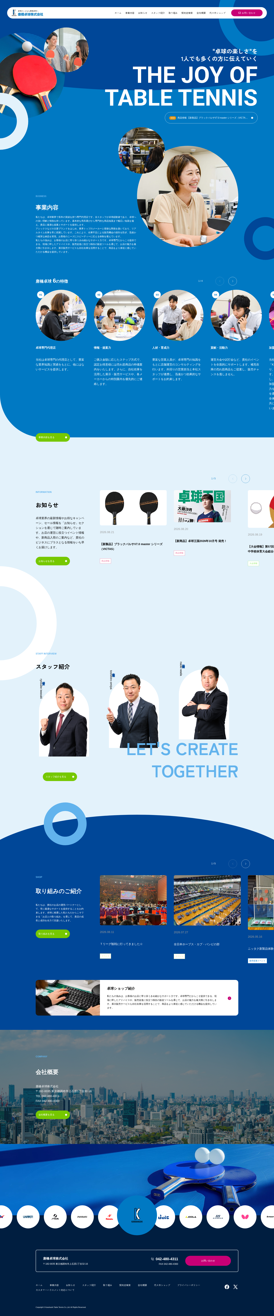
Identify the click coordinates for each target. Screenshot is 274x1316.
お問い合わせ (248, 13)
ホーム (118, 13)
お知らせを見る (47, 561)
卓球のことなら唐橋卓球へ (28, 11)
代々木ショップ (217, 13)
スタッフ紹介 (158, 13)
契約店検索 (187, 13)
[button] (232, 281)
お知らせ (142, 13)
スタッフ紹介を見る (56, 776)
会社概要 (201, 13)
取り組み (173, 13)
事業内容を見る (47, 437)
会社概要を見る (47, 1115)
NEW (173, 118)
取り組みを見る (47, 934)
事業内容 (129, 13)
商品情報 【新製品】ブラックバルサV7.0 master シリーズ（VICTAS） (210, 118)
